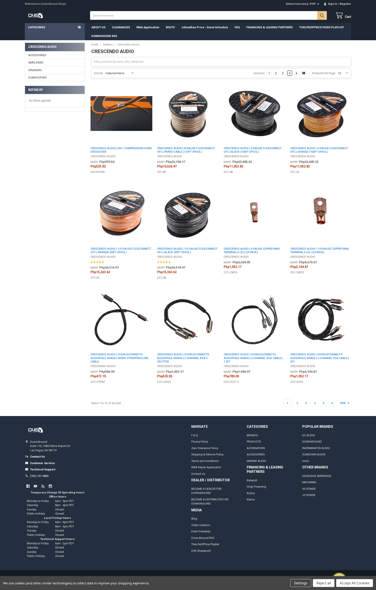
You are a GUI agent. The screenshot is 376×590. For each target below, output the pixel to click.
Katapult (252, 480)
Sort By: (98, 73)
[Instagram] (50, 486)
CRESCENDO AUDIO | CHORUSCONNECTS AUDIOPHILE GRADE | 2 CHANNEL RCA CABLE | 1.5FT (253, 358)
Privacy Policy (199, 441)
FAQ (237, 27)
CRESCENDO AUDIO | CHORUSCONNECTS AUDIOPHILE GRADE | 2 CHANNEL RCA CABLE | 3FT (319, 358)
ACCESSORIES (37, 55)
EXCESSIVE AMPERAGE (316, 476)
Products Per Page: (324, 73)
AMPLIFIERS (36, 62)
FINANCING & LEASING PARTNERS (269, 27)
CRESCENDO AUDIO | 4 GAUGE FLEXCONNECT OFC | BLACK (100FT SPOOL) (253, 150)
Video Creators (200, 525)
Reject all (323, 583)
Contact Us (198, 473)
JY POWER (308, 495)
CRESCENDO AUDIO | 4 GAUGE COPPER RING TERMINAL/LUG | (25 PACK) (252, 250)
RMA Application (147, 27)
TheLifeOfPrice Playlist (205, 544)
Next (343, 403)
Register (345, 3)
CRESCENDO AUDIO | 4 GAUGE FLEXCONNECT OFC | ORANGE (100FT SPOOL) (319, 150)
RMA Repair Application (206, 467)
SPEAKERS (35, 70)
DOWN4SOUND (312, 441)
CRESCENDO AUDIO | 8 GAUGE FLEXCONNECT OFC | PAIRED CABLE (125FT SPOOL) (186, 150)
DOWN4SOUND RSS (104, 36)
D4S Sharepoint (201, 550)
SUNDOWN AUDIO (314, 454)
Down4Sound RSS (202, 538)
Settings (300, 583)
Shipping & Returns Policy (207, 454)
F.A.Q (194, 435)
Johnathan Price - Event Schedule (204, 27)
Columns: (259, 73)
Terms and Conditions (205, 461)
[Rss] (43, 486)
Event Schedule (200, 531)
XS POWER (309, 488)
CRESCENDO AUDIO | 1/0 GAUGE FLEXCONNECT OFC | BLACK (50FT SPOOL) (187, 250)
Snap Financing (256, 486)
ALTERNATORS (256, 448)
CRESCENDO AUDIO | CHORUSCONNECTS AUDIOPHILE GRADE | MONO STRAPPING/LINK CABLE (119, 358)
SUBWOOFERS (37, 77)
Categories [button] (36, 27)
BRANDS (252, 435)
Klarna (251, 499)
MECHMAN (309, 482)
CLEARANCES (121, 27)
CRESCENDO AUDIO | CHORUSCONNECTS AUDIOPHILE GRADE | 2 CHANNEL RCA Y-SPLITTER (183, 358)
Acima (251, 493)
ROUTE (170, 27)
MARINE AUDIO (256, 461)
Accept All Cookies (354, 583)
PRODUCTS (254, 441)
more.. (306, 461)
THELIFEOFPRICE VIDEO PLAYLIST (321, 27)
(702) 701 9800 (39, 476)
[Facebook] (28, 486)
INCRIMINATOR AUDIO (316, 448)
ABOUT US (98, 27)
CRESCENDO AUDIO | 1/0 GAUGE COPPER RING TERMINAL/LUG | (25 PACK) (319, 250)
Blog (194, 518)
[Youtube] (35, 486)
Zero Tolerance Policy (204, 448)
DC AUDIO (308, 435)
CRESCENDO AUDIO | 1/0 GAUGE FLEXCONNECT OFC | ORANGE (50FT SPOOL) (121, 250)
